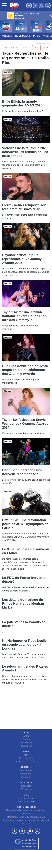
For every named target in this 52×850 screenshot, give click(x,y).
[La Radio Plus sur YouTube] (30, 831)
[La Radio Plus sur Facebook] (14, 831)
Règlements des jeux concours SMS (26, 816)
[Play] (3, 24)
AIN (36, 48)
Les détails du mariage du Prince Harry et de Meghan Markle (23, 603)
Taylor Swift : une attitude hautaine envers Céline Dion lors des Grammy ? (24, 316)
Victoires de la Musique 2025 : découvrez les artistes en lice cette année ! (26, 152)
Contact (26, 736)
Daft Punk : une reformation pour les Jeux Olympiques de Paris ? (25, 524)
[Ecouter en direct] (35, 5)
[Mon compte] (48, 5)
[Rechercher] (41, 5)
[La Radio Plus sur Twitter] (22, 831)
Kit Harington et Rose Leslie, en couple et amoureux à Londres (25, 644)
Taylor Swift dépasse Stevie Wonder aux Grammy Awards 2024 (25, 423)
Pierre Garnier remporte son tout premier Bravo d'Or (24, 207)
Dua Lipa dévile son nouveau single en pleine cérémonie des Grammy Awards (25, 370)
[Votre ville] (29, 5)
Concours (26, 777)
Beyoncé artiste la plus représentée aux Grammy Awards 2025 (22, 259)
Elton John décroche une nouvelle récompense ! (22, 472)
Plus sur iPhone (26, 798)
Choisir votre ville (43, 43)
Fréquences (26, 746)
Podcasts (26, 785)
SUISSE (46, 48)
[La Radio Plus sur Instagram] (37, 831)
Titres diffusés (26, 742)
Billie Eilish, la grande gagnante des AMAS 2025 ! (23, 103)
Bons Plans (22, 36)
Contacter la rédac (26, 761)
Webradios (26, 789)
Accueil (7, 36)
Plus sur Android (26, 801)
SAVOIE (26, 48)
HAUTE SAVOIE (11, 48)
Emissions (26, 773)
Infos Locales (26, 758)
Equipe (26, 739)
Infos (36, 36)
